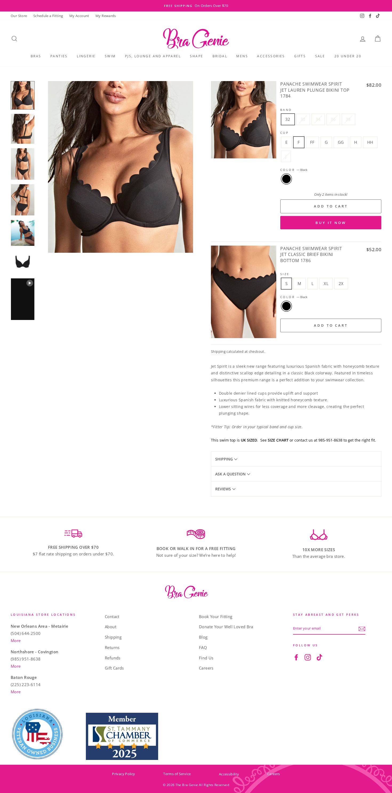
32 (287, 119)
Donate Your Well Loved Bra (226, 626)
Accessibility (229, 774)
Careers (206, 668)
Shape (196, 56)
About (110, 626)
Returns (112, 647)
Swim (110, 56)
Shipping (218, 351)
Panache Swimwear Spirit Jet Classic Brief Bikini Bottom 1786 (311, 254)
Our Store (19, 15)
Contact (112, 616)
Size (285, 274)
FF (312, 142)
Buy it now (330, 222)
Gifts (300, 56)
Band (286, 110)
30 (303, 119)
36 (333, 119)
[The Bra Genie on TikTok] (319, 656)
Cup (284, 133)
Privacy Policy (123, 773)
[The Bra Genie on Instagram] (308, 656)
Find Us (206, 657)
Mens (242, 56)
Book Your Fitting (215, 616)
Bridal (220, 56)
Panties (59, 56)
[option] (196, 6)
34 (318, 119)
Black (286, 179)
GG (341, 142)
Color (293, 170)
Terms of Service (177, 773)
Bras (36, 56)
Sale (320, 56)
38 (348, 119)
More (16, 640)
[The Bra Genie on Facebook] (296, 656)
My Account (79, 15)
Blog (203, 637)
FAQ (203, 647)
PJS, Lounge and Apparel (153, 56)
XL (326, 283)
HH (370, 142)
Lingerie (86, 56)
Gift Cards (114, 668)
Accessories (271, 56)
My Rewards (105, 15)
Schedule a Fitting (48, 15)
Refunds (113, 657)
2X (341, 283)
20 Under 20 (347, 56)
